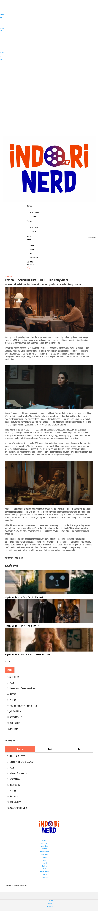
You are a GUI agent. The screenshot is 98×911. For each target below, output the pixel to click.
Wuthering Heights (18, 808)
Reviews (44, 840)
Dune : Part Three (17, 756)
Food (44, 869)
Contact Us (44, 877)
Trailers (44, 849)
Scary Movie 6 (16, 717)
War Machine (15, 802)
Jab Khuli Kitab (15, 712)
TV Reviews (44, 846)
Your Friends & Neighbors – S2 (23, 706)
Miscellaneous (44, 871)
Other (44, 860)
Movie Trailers (44, 851)
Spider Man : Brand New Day (22, 689)
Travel (45, 863)
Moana (12, 683)
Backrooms (14, 677)
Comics (45, 857)
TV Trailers (44, 854)
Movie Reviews (44, 843)
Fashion (44, 866)
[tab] (10, 670)
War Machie (15, 723)
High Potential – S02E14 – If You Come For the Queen (27, 654)
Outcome (14, 694)
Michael (12, 700)
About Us (44, 874)
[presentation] (10, 670)
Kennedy (14, 729)
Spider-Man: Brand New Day (22, 762)
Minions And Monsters (19, 773)
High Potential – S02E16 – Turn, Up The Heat (24, 597)
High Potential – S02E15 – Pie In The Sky (22, 626)
